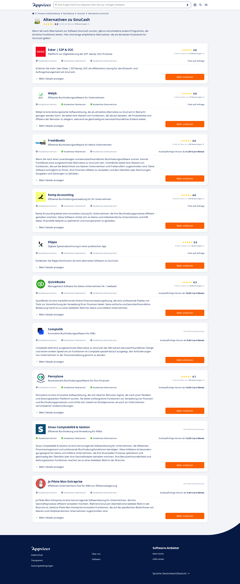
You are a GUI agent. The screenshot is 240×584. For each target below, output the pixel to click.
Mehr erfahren (185, 77)
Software (96, 559)
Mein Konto (158, 553)
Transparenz (37, 560)
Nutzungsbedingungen (42, 565)
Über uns (96, 553)
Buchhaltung (68, 13)
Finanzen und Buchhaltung (49, 13)
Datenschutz (37, 554)
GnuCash (81, 13)
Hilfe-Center (158, 559)
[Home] (33, 13)
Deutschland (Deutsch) (174, 573)
